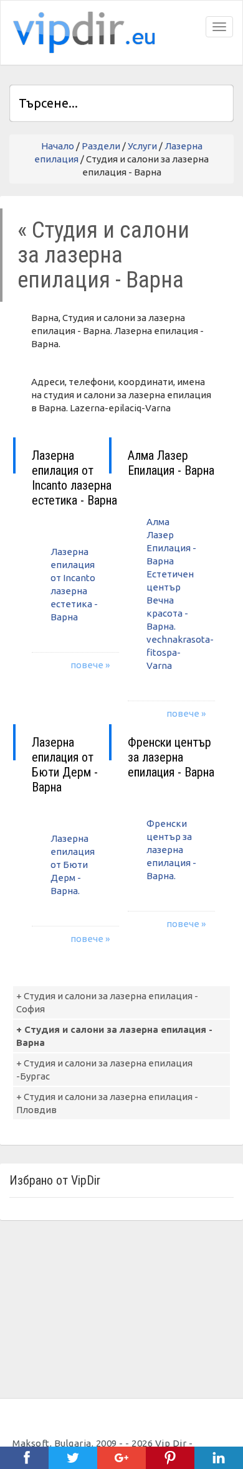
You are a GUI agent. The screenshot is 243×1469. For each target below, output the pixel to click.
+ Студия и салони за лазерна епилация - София (107, 1002)
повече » (90, 665)
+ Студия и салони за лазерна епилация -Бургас (104, 1069)
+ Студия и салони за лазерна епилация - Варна (114, 1036)
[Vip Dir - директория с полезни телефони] (82, 33)
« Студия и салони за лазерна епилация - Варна (103, 255)
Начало (57, 146)
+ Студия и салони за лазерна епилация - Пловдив (107, 1103)
